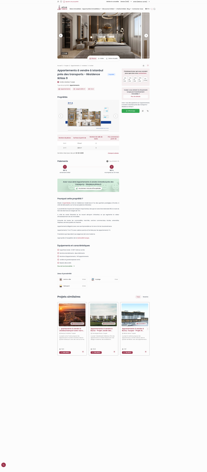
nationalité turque (83, 238)
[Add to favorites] (148, 65)
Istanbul (84, 65)
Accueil (59, 65)
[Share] (143, 65)
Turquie (66, 65)
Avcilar (91, 65)
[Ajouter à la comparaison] (83, 351)
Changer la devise (113, 153)
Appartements (75, 65)
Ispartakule (67, 203)
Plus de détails (135, 96)
